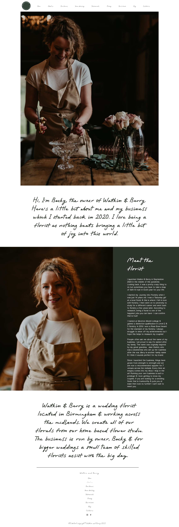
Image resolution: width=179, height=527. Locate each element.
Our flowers (89, 486)
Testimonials (90, 494)
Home (89, 478)
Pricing (89, 498)
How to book (90, 502)
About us (90, 482)
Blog (89, 506)
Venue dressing (89, 490)
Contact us (89, 510)
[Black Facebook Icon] (91, 515)
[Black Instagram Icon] (87, 515)
